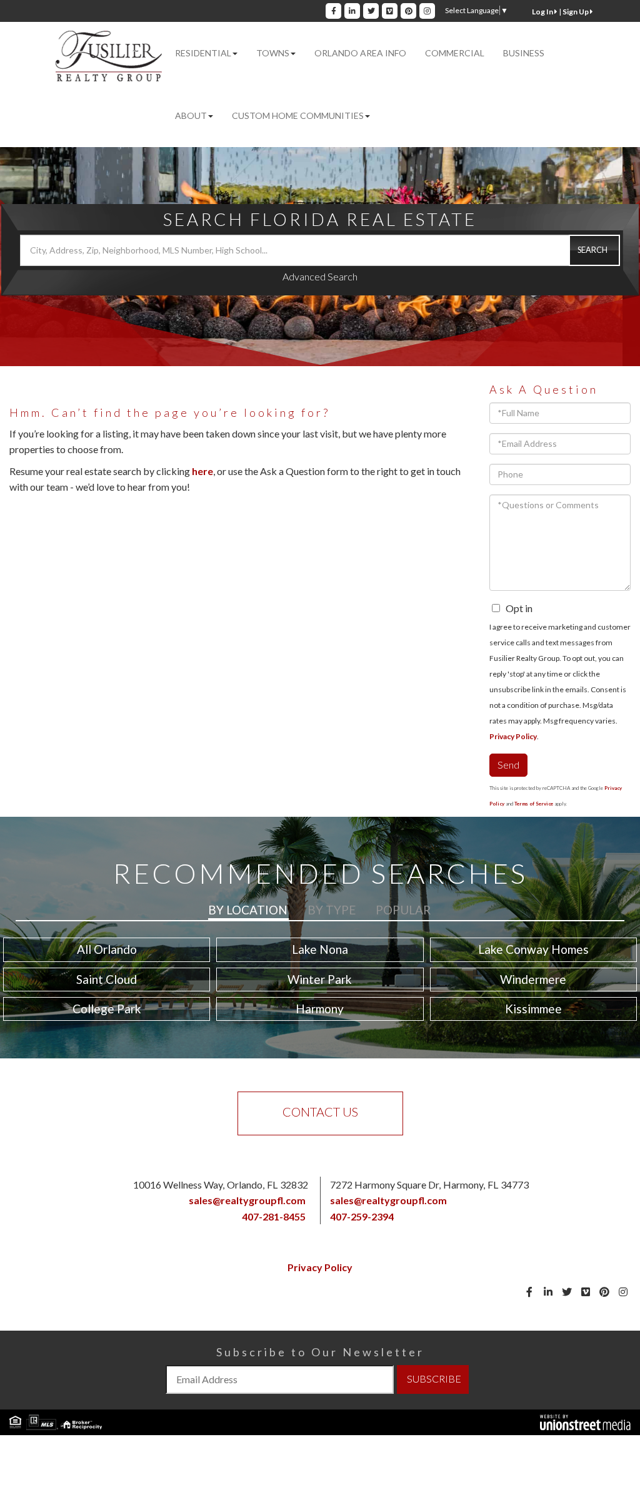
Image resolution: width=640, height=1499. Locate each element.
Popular (403, 910)
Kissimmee (533, 1008)
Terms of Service (533, 804)
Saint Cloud (106, 979)
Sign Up (576, 11)
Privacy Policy (513, 736)
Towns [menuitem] (272, 53)
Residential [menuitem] (203, 53)
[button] (594, 250)
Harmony (320, 1008)
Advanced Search (320, 276)
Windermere (533, 979)
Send (508, 764)
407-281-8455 (274, 1216)
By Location (248, 910)
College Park (106, 1008)
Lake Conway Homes (533, 949)
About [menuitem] (191, 115)
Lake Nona (320, 949)
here (202, 471)
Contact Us (320, 1111)
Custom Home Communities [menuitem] (298, 115)
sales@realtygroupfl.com (247, 1200)
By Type (332, 910)
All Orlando (107, 949)
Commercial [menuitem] (454, 53)
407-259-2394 (362, 1216)
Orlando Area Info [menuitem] (360, 53)
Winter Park (320, 979)
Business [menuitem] (523, 53)
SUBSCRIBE (434, 1378)
